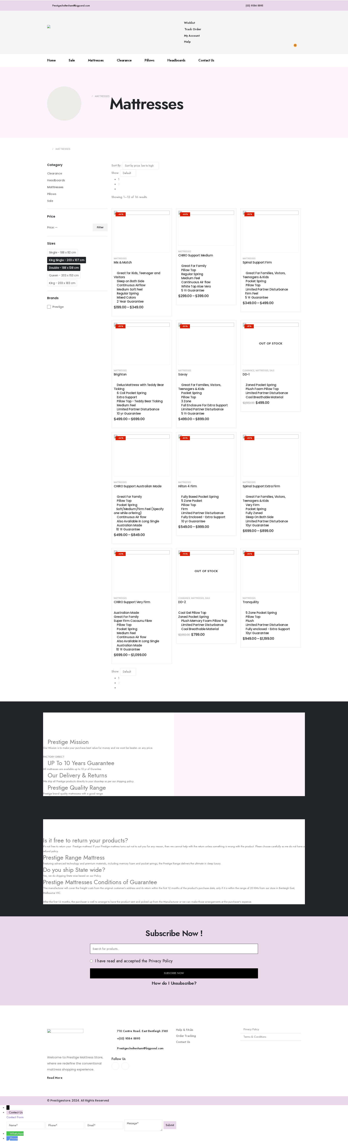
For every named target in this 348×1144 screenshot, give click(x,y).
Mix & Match (123, 262)
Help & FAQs (184, 1030)
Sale (72, 60)
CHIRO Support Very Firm (132, 602)
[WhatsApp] (8, 1133)
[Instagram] (125, 1066)
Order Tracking (186, 1036)
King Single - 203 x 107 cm (66, 260)
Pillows (149, 60)
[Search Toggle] (298, 17)
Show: (115, 173)
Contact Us (206, 60)
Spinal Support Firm (257, 262)
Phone (14, 1138)
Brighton (120, 374)
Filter (100, 227)
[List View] (116, 205)
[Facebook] (115, 1066)
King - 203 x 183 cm (62, 283)
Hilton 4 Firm (187, 486)
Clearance (124, 60)
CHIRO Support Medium (195, 255)
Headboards (176, 60)
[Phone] (8, 1138)
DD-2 (182, 602)
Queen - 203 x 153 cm (64, 275)
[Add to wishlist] (163, 217)
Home (51, 60)
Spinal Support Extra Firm (261, 486)
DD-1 (246, 374)
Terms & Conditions (254, 1037)
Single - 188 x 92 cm (62, 252)
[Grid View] (113, 206)
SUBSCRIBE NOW (174, 973)
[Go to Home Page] (87, 96)
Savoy (182, 374)
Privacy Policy (251, 1029)
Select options (145, 248)
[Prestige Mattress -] (58, 32)
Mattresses (96, 60)
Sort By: (116, 165)
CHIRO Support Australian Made (137, 486)
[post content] (142, 231)
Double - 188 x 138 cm (64, 268)
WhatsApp (17, 1133)
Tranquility (251, 602)
